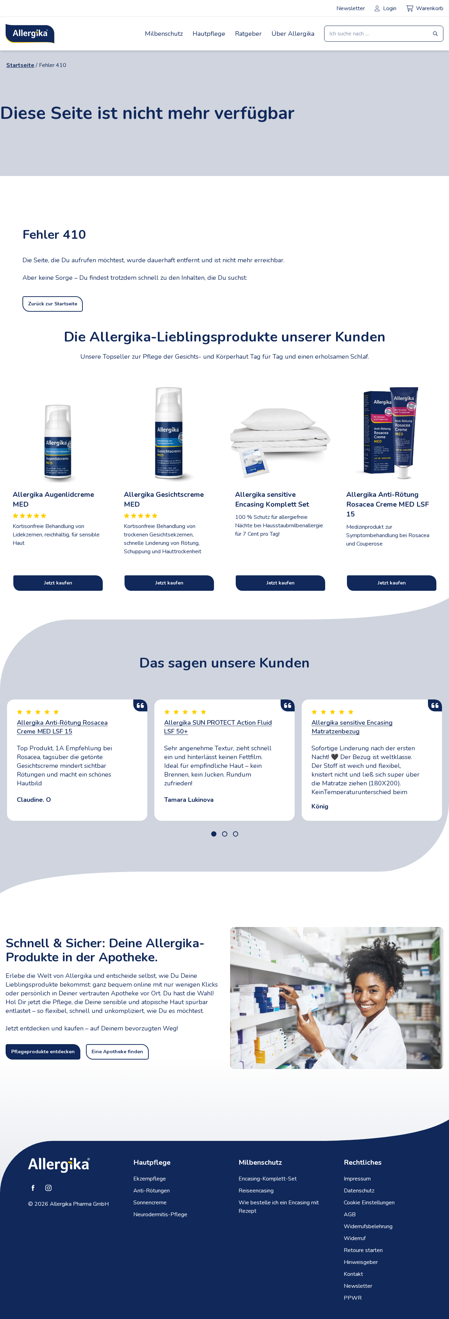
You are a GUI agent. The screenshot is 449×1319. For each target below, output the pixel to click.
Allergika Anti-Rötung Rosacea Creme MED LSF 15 (62, 727)
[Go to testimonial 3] (235, 834)
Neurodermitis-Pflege (160, 1214)
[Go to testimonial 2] (224, 834)
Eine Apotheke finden (117, 1051)
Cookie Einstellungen (369, 1202)
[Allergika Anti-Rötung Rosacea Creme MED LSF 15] (391, 431)
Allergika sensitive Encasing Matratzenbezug (352, 727)
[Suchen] (435, 33)
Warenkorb (429, 8)
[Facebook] (33, 1188)
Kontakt (353, 1274)
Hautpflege (209, 33)
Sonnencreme (150, 1202)
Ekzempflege (149, 1179)
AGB (350, 1214)
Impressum (357, 1179)
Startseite (20, 65)
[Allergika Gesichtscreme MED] (169, 431)
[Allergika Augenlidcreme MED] (58, 431)
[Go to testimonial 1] (213, 834)
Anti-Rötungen (151, 1191)
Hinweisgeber (361, 1262)
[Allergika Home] (30, 33)
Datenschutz (359, 1191)
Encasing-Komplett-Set (268, 1179)
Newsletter (350, 8)
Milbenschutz (164, 33)
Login (389, 8)
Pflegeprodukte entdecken (43, 1051)
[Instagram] (48, 1188)
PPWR (353, 1298)
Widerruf (355, 1238)
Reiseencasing (256, 1191)
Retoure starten (363, 1250)
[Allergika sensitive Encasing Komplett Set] (280, 431)
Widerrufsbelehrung (368, 1226)
